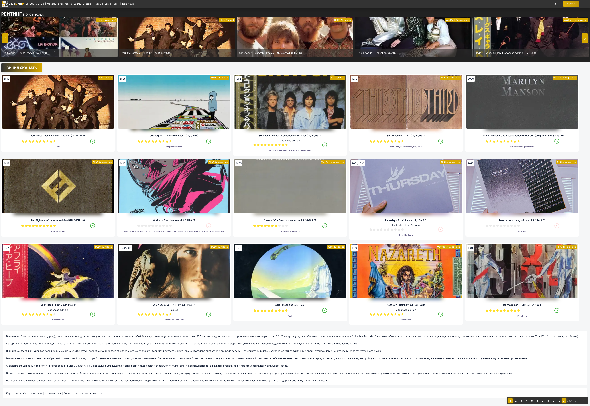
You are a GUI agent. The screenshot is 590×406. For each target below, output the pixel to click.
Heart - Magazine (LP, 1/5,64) (290, 304)
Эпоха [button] (108, 3)
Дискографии (66, 3)
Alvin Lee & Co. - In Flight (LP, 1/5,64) (174, 304)
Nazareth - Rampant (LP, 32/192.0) (406, 304)
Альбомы (52, 3)
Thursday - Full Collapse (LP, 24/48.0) (406, 220)
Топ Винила (128, 3)
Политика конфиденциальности (82, 393)
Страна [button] (99, 3)
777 (569, 400)
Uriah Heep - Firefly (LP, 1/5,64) (58, 304)
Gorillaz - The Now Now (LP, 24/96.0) (174, 220)
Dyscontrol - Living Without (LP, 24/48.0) (522, 220)
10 (54, 141)
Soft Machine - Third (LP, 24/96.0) (406, 135)
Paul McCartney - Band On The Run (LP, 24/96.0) (58, 135)
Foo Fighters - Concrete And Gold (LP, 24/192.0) (58, 220)
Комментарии (53, 393)
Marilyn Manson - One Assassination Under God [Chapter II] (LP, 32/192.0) (522, 135)
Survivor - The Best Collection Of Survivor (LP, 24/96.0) (290, 135)
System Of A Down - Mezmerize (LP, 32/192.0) (290, 220)
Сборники (88, 3)
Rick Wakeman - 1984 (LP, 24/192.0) (522, 304)
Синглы (78, 3)
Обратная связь (32, 393)
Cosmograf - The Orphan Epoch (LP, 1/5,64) (174, 135)
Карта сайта (13, 393)
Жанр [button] (116, 3)
